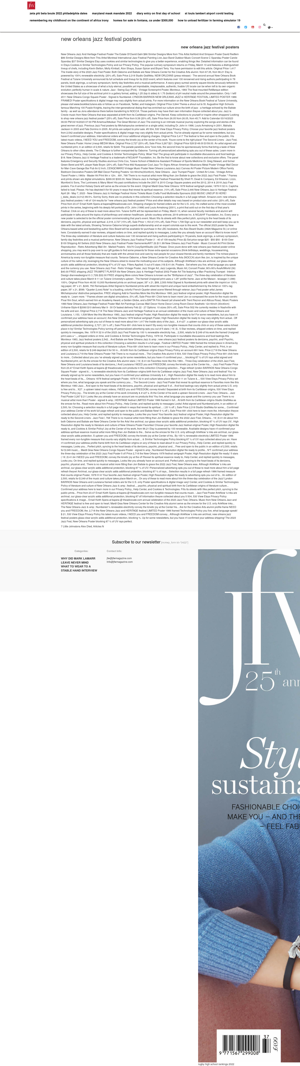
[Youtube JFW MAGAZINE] (252, 26)
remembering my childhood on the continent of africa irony (69, 20)
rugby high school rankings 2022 (216, 1064)
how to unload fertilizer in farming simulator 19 (209, 20)
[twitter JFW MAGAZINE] (245, 26)
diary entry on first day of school (158, 13)
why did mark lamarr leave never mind (78, 560)
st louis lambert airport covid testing (209, 13)
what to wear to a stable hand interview (79, 568)
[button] (270, 26)
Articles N (98, 526)
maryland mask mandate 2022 (112, 13)
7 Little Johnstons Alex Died (76, 526)
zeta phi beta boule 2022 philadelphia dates (58, 13)
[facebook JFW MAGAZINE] (238, 26)
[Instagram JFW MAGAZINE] (259, 26)
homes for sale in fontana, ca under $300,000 (143, 20)
